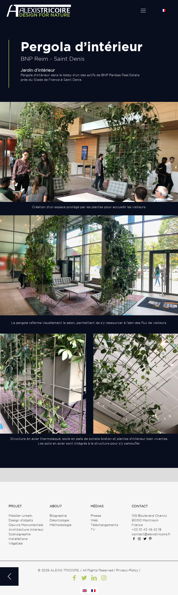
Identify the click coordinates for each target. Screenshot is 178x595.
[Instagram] (103, 578)
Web (94, 520)
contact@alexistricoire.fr (151, 534)
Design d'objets (21, 520)
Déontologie (59, 520)
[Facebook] (74, 578)
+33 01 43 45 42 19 (146, 529)
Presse (96, 515)
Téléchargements (104, 525)
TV (93, 529)
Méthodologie (60, 525)
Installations (18, 539)
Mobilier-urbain (20, 515)
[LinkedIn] (94, 578)
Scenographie (20, 534)
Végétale (16, 543)
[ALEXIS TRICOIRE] (38, 10)
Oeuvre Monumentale (26, 525)
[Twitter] (84, 578)
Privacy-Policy (127, 570)
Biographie (58, 515)
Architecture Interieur (26, 529)
